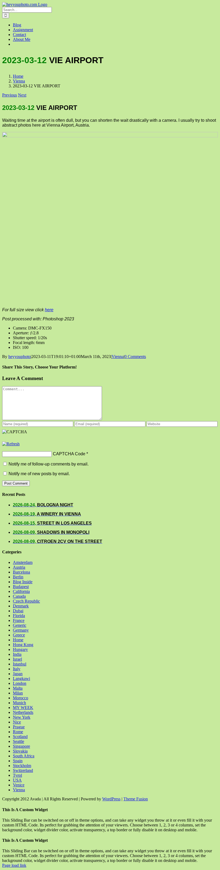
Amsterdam (22, 562)
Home (18, 640)
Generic (19, 625)
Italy (16, 669)
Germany (21, 630)
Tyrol (17, 775)
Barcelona (21, 572)
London (19, 683)
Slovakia (20, 751)
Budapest (21, 586)
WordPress (111, 799)
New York (21, 717)
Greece (19, 635)
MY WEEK (23, 707)
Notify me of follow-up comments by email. (49, 464)
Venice (18, 785)
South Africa (23, 756)
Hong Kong (23, 644)
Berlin (18, 577)
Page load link (14, 865)
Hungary (20, 649)
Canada (19, 596)
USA (17, 780)
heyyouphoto (19, 356)
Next (22, 95)
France (18, 620)
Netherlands (23, 712)
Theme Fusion (135, 799)
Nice (17, 722)
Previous (9, 95)
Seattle (18, 741)
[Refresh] (11, 444)
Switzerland (23, 770)
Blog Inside (22, 581)
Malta (18, 688)
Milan (18, 693)
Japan (18, 673)
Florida (19, 615)
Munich (19, 702)
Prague (19, 727)
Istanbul (19, 664)
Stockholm (22, 765)
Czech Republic (26, 601)
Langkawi (21, 678)
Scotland (20, 736)
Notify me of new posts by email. (39, 473)
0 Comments (135, 356)
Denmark (21, 606)
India (17, 654)
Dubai (18, 610)
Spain (18, 760)
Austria (19, 567)
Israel (17, 659)
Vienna (118, 356)
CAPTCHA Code (69, 454)
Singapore (21, 746)
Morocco (20, 698)
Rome (18, 731)
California (21, 591)
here (49, 309)
